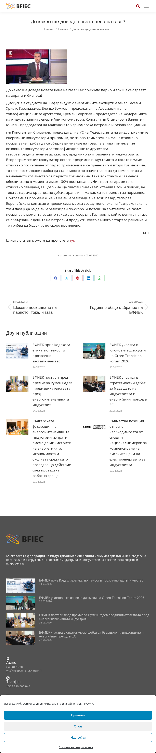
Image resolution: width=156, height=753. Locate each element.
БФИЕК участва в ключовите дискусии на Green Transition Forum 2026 (127, 352)
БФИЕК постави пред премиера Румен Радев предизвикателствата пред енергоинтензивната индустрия (52, 391)
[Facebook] (56, 278)
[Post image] (17, 351)
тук (72, 240)
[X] (67, 278)
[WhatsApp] (99, 278)
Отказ (78, 726)
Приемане (78, 715)
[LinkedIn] (88, 278)
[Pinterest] (78, 278)
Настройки (78, 737)
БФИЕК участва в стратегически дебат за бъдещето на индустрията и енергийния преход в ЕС (128, 391)
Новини (78, 255)
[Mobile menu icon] (147, 6)
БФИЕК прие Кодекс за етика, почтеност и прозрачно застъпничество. (51, 352)
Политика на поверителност (76, 747)
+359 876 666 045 (18, 686)
